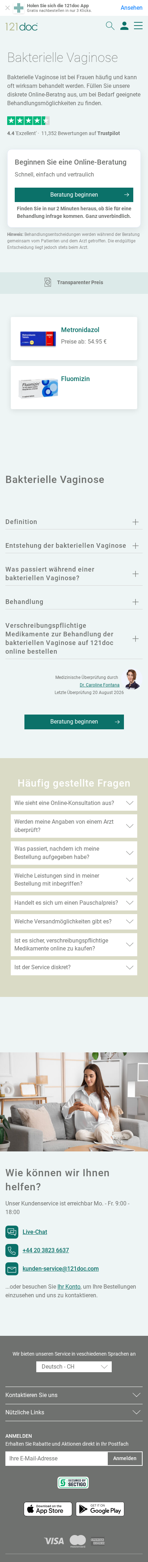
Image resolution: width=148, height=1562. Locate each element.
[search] (110, 26)
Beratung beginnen (74, 194)
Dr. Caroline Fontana (100, 685)
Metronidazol (80, 330)
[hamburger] (138, 26)
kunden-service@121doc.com (61, 1268)
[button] (74, 1366)
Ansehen (132, 8)
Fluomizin (75, 378)
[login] (124, 26)
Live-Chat (35, 1231)
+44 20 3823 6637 (46, 1250)
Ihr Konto (68, 1286)
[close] (7, 8)
